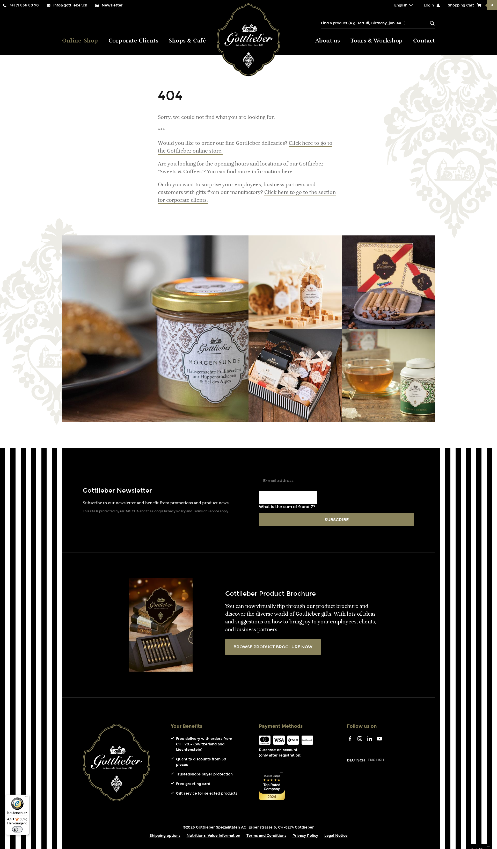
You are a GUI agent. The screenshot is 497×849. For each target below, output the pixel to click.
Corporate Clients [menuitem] (133, 41)
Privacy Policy (175, 511)
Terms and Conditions (266, 835)
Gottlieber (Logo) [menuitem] (248, 39)
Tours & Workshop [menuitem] (376, 41)
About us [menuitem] (327, 41)
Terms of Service (206, 511)
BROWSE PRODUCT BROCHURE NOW (272, 646)
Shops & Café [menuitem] (187, 41)
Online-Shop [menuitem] (80, 41)
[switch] (17, 829)
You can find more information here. (250, 172)
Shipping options (165, 835)
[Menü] (26, 798)
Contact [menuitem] (424, 41)
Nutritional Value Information (213, 835)
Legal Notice (336, 835)
